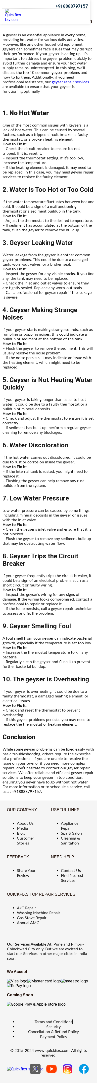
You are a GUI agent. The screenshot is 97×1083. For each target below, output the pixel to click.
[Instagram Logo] (67, 1069)
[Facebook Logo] (84, 1069)
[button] (79, 15)
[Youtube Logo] (51, 1069)
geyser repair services (70, 82)
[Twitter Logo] (35, 1069)
